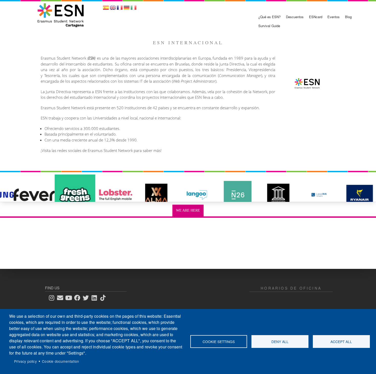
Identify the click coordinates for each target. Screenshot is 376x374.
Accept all (341, 341)
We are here (188, 210)
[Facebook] (79, 297)
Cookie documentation (60, 361)
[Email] (61, 297)
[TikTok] (104, 297)
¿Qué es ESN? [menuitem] (269, 16)
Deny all (280, 341)
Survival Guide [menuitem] (269, 25)
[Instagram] (53, 297)
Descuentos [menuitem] (295, 16)
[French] (120, 9)
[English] (113, 9)
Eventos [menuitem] (333, 16)
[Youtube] (70, 297)
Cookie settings (219, 341)
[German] (127, 9)
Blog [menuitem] (348, 16)
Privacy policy (25, 361)
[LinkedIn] (96, 297)
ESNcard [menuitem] (315, 16)
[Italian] (133, 9)
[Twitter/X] (87, 297)
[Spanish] (106, 9)
